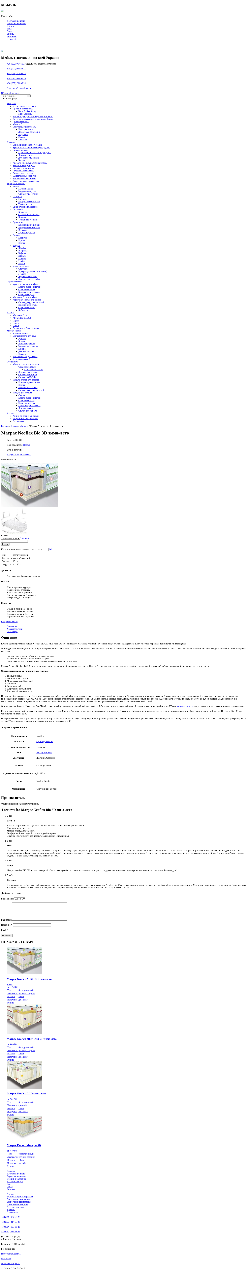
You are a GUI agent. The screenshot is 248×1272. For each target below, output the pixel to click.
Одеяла (21, 137)
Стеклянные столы (33, 369)
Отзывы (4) (12, 631)
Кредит (10, 26)
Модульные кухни (27, 191)
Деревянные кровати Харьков (27, 145)
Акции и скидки (15, 1181)
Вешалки (22, 230)
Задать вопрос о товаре (19, 454)
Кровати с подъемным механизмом (30, 163)
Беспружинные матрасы (24, 106)
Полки (21, 263)
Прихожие (18, 222)
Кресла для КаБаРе (22, 318)
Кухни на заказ (25, 188)
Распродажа (18, 421)
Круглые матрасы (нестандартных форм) (33, 119)
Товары (14, 426)
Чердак (21, 160)
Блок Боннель (25, 114)
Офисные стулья (26, 294)
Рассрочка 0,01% (9, 621)
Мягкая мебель (20, 315)
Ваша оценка (7, 898)
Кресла (21, 240)
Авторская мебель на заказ (26, 328)
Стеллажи (23, 269)
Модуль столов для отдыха (26, 364)
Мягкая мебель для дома (24, 336)
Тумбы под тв (25, 204)
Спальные (18, 209)
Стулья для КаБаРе (27, 411)
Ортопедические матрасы (19, 1199)
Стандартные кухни (28, 194)
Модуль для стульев (22, 392)
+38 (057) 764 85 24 (16, 83)
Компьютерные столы (29, 382)
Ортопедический (44, 741)
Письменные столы (27, 305)
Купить (5, 544)
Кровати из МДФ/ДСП (24, 165)
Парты (21, 243)
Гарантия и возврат (16, 23)
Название (6, 925)
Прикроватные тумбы (29, 279)
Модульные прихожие (29, 227)
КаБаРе (10, 312)
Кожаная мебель (20, 333)
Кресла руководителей (29, 287)
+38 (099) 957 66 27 (16, 64)
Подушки (23, 134)
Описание (12, 626)
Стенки (22, 199)
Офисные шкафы (26, 307)
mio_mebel (6, 1258)
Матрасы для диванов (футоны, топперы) (33, 116)
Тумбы (21, 261)
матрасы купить (184, 706)
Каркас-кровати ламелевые (26, 181)
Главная (5, 426)
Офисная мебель (15, 281)
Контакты (12, 36)
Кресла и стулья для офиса (25, 284)
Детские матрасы (21, 121)
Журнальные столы (27, 276)
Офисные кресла (26, 289)
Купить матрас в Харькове (20, 1196)
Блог (9, 28)
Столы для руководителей (31, 302)
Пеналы (22, 256)
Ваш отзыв (6, 920)
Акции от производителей (26, 416)
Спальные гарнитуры (23, 168)
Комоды (22, 217)
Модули (16, 245)
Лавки (16, 325)
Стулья (16, 320)
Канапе (22, 349)
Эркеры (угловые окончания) (32, 271)
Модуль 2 (17, 124)
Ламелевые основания (29, 132)
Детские (17, 235)
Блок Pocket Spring (27, 111)
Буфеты (22, 253)
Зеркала (22, 274)
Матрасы (11, 103)
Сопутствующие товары (24, 127)
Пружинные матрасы (23, 108)
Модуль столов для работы (26, 380)
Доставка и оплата (16, 21)
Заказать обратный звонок (20, 88)
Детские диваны (26, 351)
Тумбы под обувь (26, 232)
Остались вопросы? (10, 1263)
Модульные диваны (28, 346)
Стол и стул (12, 361)
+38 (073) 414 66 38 (16, 73)
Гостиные (17, 196)
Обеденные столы (27, 367)
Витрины (23, 250)
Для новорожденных (28, 157)
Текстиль (22, 139)
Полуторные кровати (23, 173)
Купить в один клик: (11, 549)
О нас (9, 31)
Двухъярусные (25, 155)
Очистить (24, 538)
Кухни (16, 186)
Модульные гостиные (29, 201)
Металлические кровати (24, 178)
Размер (4, 535)
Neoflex (26, 445)
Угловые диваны (26, 343)
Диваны (22, 338)
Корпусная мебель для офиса (27, 299)
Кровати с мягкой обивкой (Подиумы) (31, 147)
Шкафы (22, 248)
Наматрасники (25, 129)
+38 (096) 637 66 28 (16, 78)
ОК (50, 549)
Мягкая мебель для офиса (25, 297)
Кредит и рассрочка (16, 1179)
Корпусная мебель (16, 183)
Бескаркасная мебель (23, 359)
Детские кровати (21, 150)
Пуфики (22, 354)
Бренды (10, 34)
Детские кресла (25, 408)
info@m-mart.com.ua (11, 1253)
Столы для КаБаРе (27, 377)
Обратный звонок (10, 93)
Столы (16, 323)
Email (4, 930)
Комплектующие (21, 266)
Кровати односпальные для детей (34, 152)
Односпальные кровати (24, 176)
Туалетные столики (27, 219)
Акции (10, 413)
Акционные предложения (25, 418)
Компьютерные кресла (29, 292)
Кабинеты (23, 310)
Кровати (11, 142)
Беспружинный (44, 752)
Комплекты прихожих (29, 225)
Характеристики (15, 629)
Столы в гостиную (27, 374)
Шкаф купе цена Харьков (25, 207)
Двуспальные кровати (23, 170)
